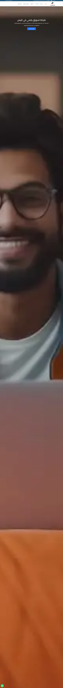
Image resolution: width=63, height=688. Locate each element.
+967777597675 (7, 0)
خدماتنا (37, 4)
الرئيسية (45, 4)
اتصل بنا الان (31, 29)
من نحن (41, 4)
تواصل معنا (19, 4)
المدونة (32, 4)
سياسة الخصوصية (26, 4)
